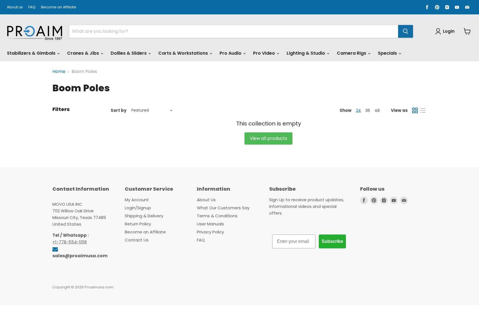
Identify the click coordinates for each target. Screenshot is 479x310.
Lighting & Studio (306, 53)
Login (449, 31)
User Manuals (210, 224)
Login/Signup (138, 208)
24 (358, 110)
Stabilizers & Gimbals (32, 53)
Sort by (118, 110)
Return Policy (138, 224)
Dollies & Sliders (129, 53)
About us (15, 7)
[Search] (405, 31)
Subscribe (332, 241)
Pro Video (264, 53)
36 (367, 110)
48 (377, 110)
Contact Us (137, 240)
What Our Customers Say (223, 208)
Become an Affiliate (58, 7)
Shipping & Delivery (144, 216)
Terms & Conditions (217, 216)
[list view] (423, 110)
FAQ (31, 7)
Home (58, 71)
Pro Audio (231, 53)
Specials (388, 53)
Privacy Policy (210, 232)
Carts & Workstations (183, 53)
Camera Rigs (352, 53)
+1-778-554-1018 (69, 242)
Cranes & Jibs (83, 53)
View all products (268, 138)
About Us (206, 200)
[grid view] (415, 110)
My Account (137, 200)
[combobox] (233, 31)
